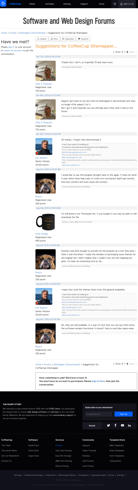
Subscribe (69, 39)
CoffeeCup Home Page (33, 475)
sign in (11, 47)
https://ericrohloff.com (71, 165)
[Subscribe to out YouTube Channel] (122, 426)
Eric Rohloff (41, 158)
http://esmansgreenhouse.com (74, 152)
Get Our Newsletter (10, 456)
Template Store (117, 440)
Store (101, 4)
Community (88, 440)
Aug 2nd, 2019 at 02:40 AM (48, 169)
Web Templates (117, 445)
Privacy (111, 475)
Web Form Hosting (64, 461)
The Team (6, 445)
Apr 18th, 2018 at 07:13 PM (48, 95)
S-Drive (59, 445)
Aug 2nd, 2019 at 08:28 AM (48, 208)
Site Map (120, 475)
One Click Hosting (64, 450)
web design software (37, 412)
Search (42, 39)
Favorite (84, 39)
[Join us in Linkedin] (129, 426)
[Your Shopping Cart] (115, 4)
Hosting (66, 4)
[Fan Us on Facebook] (115, 426)
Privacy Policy (78, 485)
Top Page (17, 475)
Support (84, 4)
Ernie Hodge (41, 233)
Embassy (86, 456)
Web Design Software (67, 475)
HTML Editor (54, 409)
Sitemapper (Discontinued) (32, 32)
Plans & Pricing (62, 466)
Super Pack (33, 456)
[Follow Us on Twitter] (108, 426)
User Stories (88, 466)
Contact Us (6, 461)
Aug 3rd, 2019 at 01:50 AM (48, 245)
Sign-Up (123, 414)
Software (49, 4)
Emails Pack (33, 445)
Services (60, 440)
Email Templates (117, 450)
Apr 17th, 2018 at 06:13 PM (48, 57)
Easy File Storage (63, 456)
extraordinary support (63, 415)
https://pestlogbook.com (72, 157)
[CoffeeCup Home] (15, 4)
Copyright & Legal (98, 475)
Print (55, 39)
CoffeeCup (6, 440)
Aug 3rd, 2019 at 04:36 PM (48, 284)
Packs (32, 4)
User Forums (88, 461)
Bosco (38, 196)
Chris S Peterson (43, 83)
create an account (13, 50)
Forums (13, 32)
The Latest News (9, 450)
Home (4, 32)
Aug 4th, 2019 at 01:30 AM (48, 319)
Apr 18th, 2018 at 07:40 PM (48, 134)
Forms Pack (33, 450)
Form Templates (117, 456)
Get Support (83, 475)
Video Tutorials (89, 450)
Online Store (51, 475)
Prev (118, 52)
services (55, 412)
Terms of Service (93, 485)
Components (115, 461)
